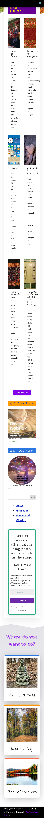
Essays (19, 506)
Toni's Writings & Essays (21, 580)
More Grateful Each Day (16, 296)
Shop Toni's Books (22, 403)
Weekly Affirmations (20, 583)
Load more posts (22, 392)
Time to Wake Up (15, 438)
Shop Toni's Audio (21, 451)
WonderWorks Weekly (21, 585)
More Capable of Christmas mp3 (21, 485)
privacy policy (29, 607)
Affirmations (23, 511)
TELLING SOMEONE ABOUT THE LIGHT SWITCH (33, 298)
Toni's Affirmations (22, 792)
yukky (15, 168)
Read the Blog (22, 749)
